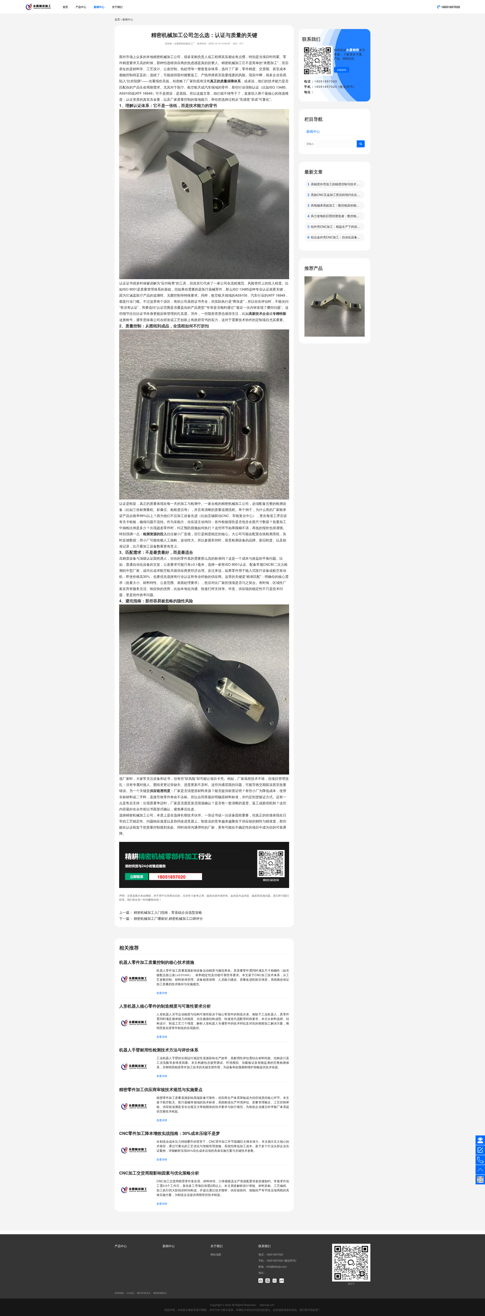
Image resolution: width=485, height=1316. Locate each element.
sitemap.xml (267, 1305)
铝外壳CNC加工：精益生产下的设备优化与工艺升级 (335, 226)
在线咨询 (341, 69)
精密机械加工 (160, 1292)
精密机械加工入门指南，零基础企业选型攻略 (168, 912)
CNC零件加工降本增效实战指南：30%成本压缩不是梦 (169, 1133)
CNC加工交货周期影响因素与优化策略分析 (159, 1173)
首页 (65, 7)
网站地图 (215, 1254)
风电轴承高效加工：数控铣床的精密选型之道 (335, 205)
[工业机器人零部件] (334, 306)
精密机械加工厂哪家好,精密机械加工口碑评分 (168, 918)
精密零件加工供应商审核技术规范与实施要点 (161, 1089)
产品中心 (81, 7)
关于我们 (117, 7)
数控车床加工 (144, 1292)
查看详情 (161, 993)
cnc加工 (131, 1292)
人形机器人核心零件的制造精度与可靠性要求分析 (165, 1006)
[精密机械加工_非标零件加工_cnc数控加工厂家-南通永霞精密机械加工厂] (38, 7)
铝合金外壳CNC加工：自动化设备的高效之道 (335, 237)
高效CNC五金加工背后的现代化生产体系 (335, 194)
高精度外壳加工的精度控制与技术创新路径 (335, 184)
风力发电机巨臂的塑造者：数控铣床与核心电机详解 (335, 216)
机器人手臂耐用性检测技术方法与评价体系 (158, 1050)
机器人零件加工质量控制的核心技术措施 (156, 962)
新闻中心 (99, 7)
